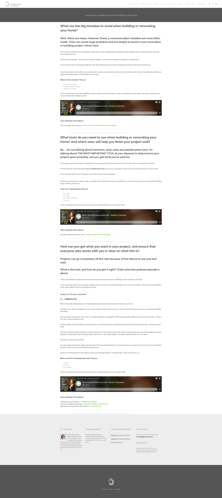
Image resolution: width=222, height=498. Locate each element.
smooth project (122, 132)
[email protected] (94, 442)
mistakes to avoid (113, 132)
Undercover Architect (14, 4)
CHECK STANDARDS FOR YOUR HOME (98, 235)
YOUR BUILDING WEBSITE (89, 402)
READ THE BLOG (96, 406)
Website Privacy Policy (120, 439)
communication (98, 132)
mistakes (105, 132)
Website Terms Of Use (120, 435)
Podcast (85, 132)
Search (202, 3)
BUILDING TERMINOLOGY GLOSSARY (96, 404)
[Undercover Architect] (111, 481)
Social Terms (116, 442)
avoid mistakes (98, 241)
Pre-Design (79, 132)
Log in (118, 489)
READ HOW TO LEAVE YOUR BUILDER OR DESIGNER (100, 125)
